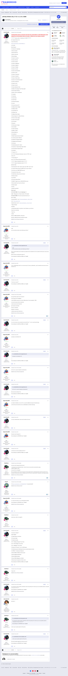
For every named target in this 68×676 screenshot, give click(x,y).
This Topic (61, 7)
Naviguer (27, 7)
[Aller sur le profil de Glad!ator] (6, 466)
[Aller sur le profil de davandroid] (6, 602)
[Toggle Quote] (12, 245)
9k (6, 234)
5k (6, 607)
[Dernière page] (15, 28)
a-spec (63, 35)
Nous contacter (39, 673)
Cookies (43, 673)
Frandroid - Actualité (5, 7)
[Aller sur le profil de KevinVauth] (3, 20)
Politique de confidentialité (31, 673)
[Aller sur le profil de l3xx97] (6, 485)
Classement (37, 7)
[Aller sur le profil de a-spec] (60, 36)
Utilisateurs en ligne (13, 9)
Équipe (7, 9)
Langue (24, 673)
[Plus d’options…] (48, 32)
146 (7, 490)
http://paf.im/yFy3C (17, 201)
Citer (14, 222)
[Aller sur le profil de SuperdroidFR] (6, 230)
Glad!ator (6, 463)
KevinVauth (9, 19)
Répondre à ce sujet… (11, 659)
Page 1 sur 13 (19, 28)
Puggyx (55, 35)
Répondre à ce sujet (44, 24)
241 (7, 251)
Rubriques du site (13, 7)
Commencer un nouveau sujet (32, 24)
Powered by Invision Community (34, 674)
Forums (3, 9)
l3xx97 (6, 481)
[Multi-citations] (12, 222)
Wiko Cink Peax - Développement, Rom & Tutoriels (19, 20)
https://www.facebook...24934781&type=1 (18, 43)
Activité (32, 7)
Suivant (12, 28)
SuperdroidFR (6, 226)
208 (7, 471)
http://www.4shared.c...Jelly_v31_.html (26, 199)
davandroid (6, 599)
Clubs (18, 9)
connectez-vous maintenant (35, 655)
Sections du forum (21, 7)
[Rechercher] (65, 7)
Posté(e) (14, 32)
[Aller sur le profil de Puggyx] (52, 36)
